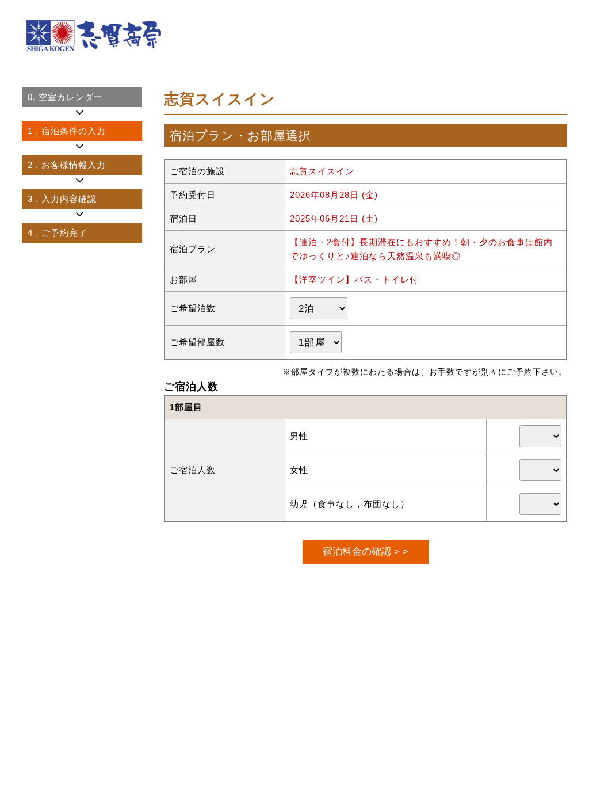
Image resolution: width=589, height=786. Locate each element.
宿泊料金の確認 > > (365, 551)
